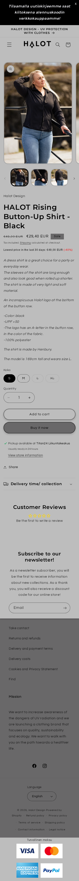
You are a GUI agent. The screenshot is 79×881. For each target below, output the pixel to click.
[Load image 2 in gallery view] (39, 177)
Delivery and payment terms (31, 648)
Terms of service (29, 822)
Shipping (25, 243)
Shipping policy (55, 822)
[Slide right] (74, 179)
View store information (25, 455)
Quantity (10, 388)
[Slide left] (5, 179)
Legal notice (57, 829)
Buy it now (40, 427)
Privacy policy (58, 815)
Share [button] (13, 467)
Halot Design (37, 810)
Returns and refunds (25, 638)
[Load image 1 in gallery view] (19, 177)
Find (12, 679)
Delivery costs (20, 659)
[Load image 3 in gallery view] (59, 177)
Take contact (19, 628)
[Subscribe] (65, 608)
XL (54, 379)
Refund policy (35, 815)
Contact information (31, 829)
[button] (9, 45)
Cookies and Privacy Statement (33, 669)
